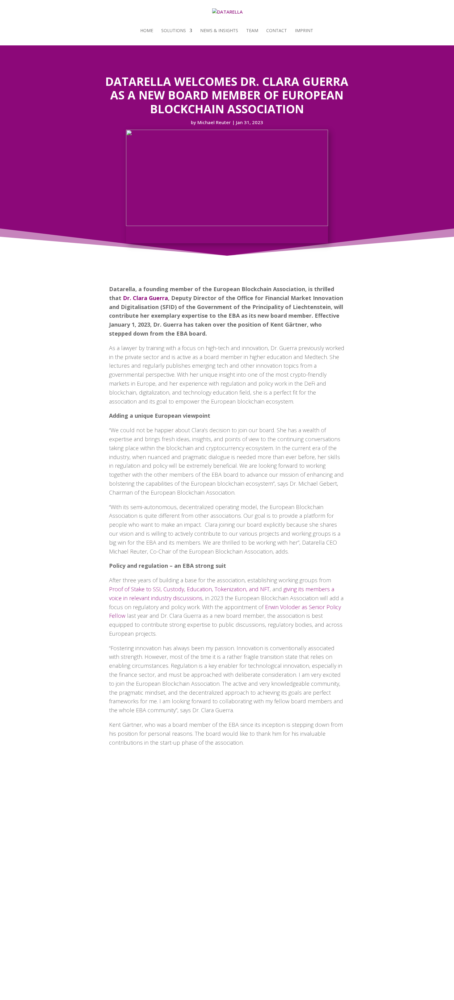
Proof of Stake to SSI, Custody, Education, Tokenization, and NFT (189, 589)
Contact (276, 30)
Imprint (304, 30)
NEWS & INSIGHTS (219, 30)
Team (252, 30)
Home (146, 30)
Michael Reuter (214, 122)
